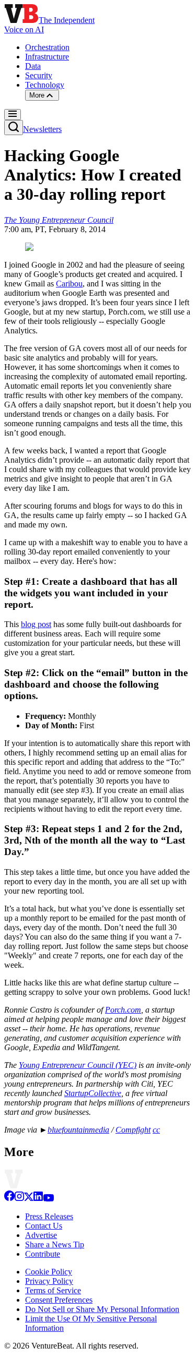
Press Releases (49, 1216)
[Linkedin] (38, 1198)
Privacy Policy (49, 1281)
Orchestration (47, 47)
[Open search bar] (13, 127)
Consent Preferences (59, 1299)
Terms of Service (53, 1290)
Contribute (42, 1253)
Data (33, 66)
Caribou (69, 283)
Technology (44, 84)
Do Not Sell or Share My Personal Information (102, 1309)
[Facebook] (9, 1198)
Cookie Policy (48, 1271)
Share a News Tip (54, 1244)
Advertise (41, 1235)
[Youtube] (48, 1198)
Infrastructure (47, 56)
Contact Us (43, 1225)
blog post (36, 624)
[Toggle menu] (12, 114)
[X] (28, 1198)
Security (38, 75)
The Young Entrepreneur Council (58, 219)
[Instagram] (19, 1198)
